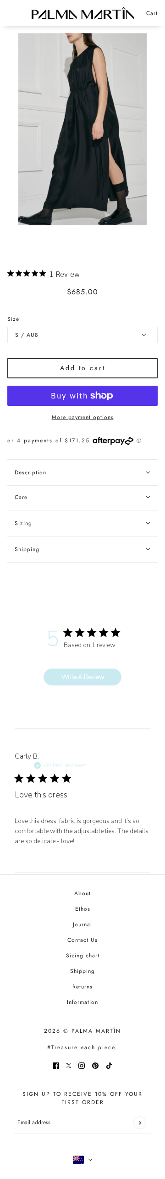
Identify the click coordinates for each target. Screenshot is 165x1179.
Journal (82, 924)
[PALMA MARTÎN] (83, 13)
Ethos (82, 909)
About (82, 893)
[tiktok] (109, 1065)
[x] (69, 1065)
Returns (82, 986)
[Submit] (139, 1122)
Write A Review (82, 677)
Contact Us (82, 940)
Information (82, 1002)
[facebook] (56, 1065)
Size (13, 319)
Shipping (82, 971)
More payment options (83, 417)
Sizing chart (82, 955)
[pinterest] (95, 1065)
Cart (152, 13)
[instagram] (81, 1065)
